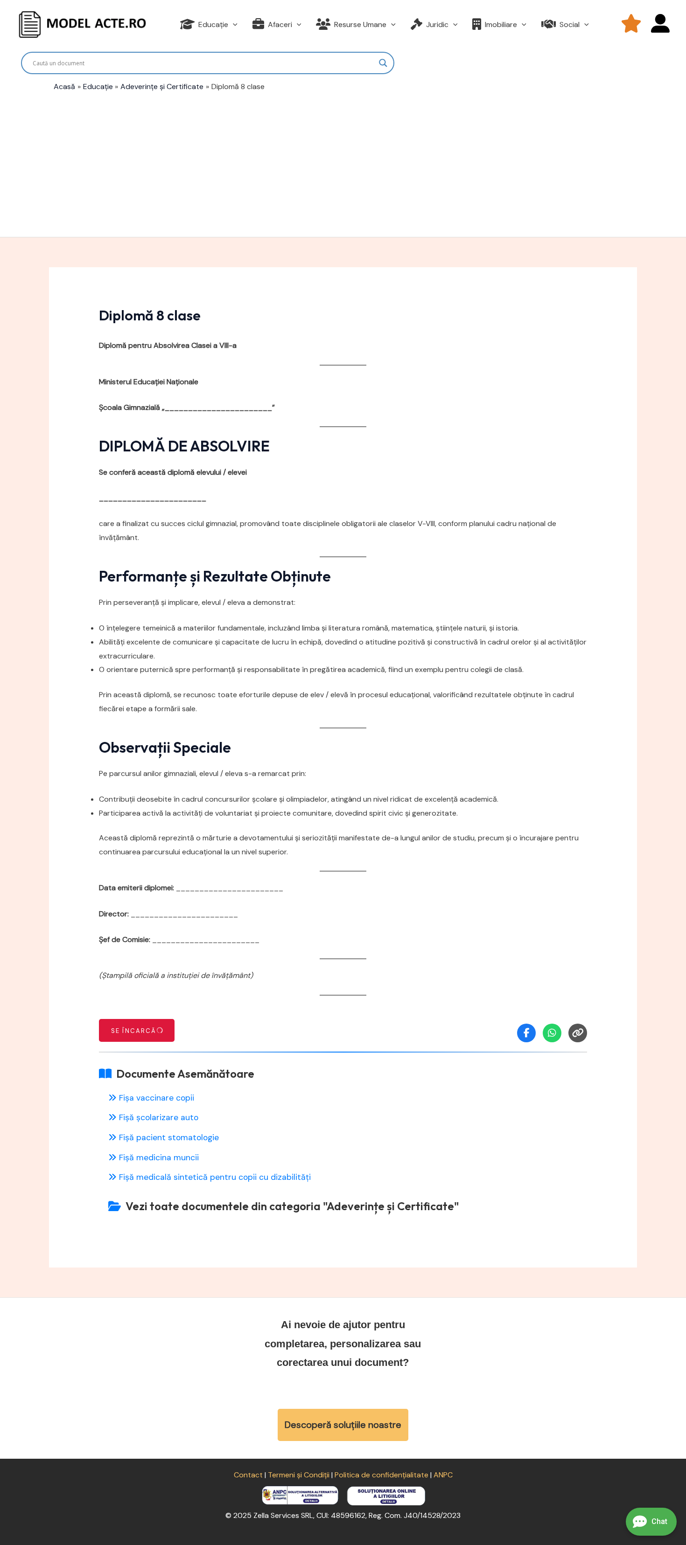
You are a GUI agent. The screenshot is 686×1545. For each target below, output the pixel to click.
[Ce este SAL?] (301, 1494)
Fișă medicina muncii (159, 1157)
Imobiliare (501, 24)
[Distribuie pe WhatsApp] (552, 1033)
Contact (248, 1475)
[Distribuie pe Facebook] (526, 1033)
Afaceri (280, 24)
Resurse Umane (360, 24)
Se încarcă (133, 1031)
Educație (213, 24)
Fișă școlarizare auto (158, 1117)
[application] (233, 24)
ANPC (443, 1475)
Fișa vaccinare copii (156, 1098)
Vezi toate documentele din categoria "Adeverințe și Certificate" (292, 1206)
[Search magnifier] (383, 62)
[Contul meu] (660, 24)
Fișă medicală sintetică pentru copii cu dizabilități (215, 1177)
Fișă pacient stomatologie (169, 1137)
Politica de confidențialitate (381, 1475)
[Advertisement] (343, 162)
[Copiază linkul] (577, 1033)
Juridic (437, 24)
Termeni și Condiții (298, 1475)
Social (570, 24)
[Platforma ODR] (386, 1494)
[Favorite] (631, 24)
